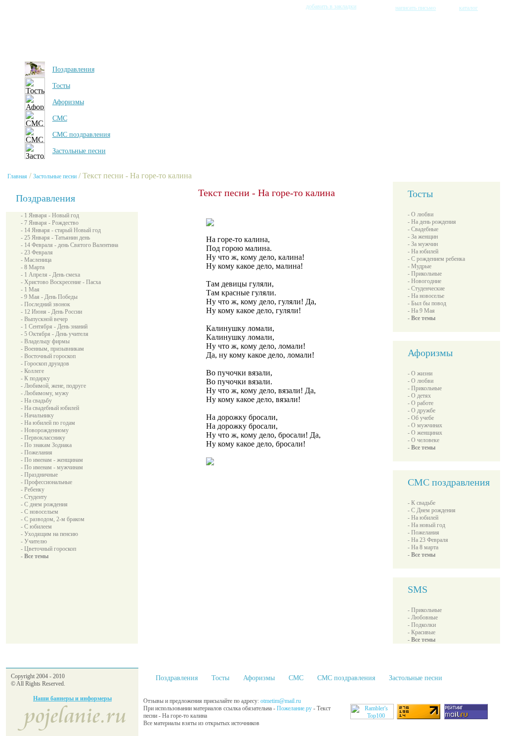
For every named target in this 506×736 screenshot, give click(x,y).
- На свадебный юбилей (50, 408)
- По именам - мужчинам (52, 467)
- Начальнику (37, 415)
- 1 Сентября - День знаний (54, 326)
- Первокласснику (43, 437)
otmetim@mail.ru (280, 700)
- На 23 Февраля (428, 539)
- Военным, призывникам (52, 348)
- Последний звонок (45, 304)
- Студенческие (426, 288)
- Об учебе (421, 417)
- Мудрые (419, 266)
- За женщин (423, 236)
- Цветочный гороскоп (48, 548)
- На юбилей (423, 251)
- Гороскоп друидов (45, 363)
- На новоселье (426, 295)
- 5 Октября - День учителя (54, 333)
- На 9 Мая (421, 310)
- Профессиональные (46, 482)
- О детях (419, 395)
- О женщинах (425, 432)
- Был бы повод (427, 303)
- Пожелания (36, 452)
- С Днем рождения (432, 510)
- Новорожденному (45, 430)
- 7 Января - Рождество (50, 222)
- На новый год (426, 525)
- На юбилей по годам (48, 422)
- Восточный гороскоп (48, 356)
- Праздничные (39, 474)
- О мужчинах (425, 425)
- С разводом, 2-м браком (52, 519)
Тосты (61, 85)
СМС (59, 118)
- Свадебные (423, 229)
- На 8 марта (423, 547)
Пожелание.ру (295, 708)
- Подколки (422, 624)
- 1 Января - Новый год (50, 215)
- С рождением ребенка (436, 258)
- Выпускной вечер (44, 319)
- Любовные (423, 617)
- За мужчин (423, 244)
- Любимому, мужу (45, 393)
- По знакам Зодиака (46, 445)
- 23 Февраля (37, 252)
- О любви (420, 214)
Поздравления (73, 69)
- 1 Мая (30, 289)
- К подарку (35, 378)
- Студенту (34, 496)
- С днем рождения (44, 504)
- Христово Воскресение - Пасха (61, 282)
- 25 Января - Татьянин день (55, 237)
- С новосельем (39, 511)
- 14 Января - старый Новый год (61, 230)
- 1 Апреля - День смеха (50, 274)
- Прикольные (425, 273)
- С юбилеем (36, 526)
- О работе (420, 403)
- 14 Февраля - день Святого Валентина (69, 245)
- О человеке (423, 440)
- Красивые (421, 632)
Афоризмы (68, 102)
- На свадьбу (36, 400)
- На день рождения (432, 221)
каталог (468, 7)
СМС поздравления (81, 134)
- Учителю (34, 541)
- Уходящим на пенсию (49, 534)
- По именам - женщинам (52, 459)
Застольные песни (79, 151)
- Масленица (36, 259)
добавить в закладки (331, 6)
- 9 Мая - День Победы (49, 296)
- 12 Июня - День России (51, 311)
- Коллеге (32, 371)
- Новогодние (424, 281)
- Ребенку (32, 489)
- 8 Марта (32, 267)
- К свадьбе (421, 502)
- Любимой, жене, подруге (53, 385)
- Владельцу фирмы (45, 341)
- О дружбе (421, 410)
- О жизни (420, 373)
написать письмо (415, 7)
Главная (17, 176)
